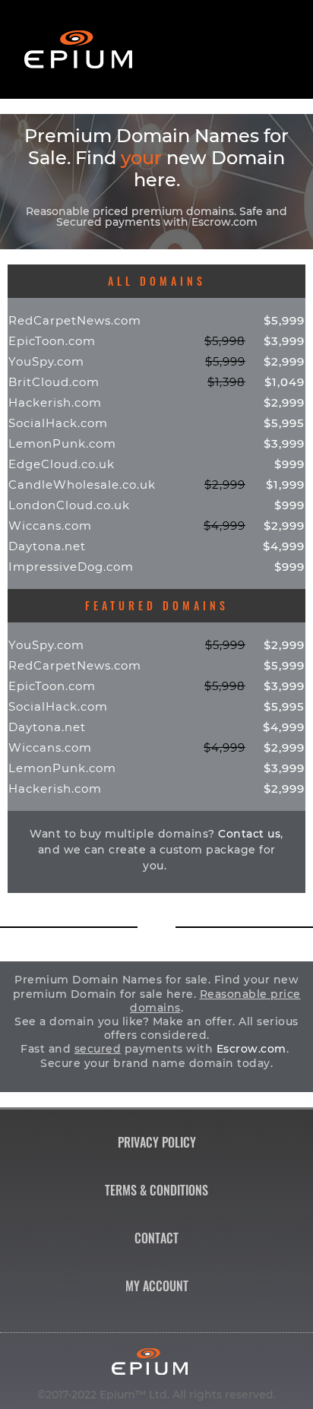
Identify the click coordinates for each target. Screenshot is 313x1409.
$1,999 (285, 484)
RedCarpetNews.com (74, 320)
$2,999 (284, 361)
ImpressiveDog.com (71, 566)
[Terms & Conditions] (156, 1174)
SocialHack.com (58, 423)
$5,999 (284, 320)
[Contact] (156, 1222)
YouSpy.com (46, 361)
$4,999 (284, 546)
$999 (289, 464)
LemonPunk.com (62, 443)
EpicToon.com (52, 341)
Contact (156, 1238)
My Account (156, 1286)
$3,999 (284, 341)
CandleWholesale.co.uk (82, 484)
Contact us (249, 834)
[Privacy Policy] (156, 1126)
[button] (291, 57)
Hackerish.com (55, 402)
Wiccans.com (50, 525)
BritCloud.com (54, 382)
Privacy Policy (157, 1142)
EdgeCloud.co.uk (61, 464)
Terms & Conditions (156, 1190)
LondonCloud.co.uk (69, 505)
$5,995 (284, 423)
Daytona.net (47, 546)
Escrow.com (251, 1049)
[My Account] (156, 1270)
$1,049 (284, 382)
